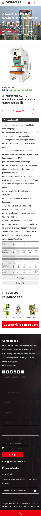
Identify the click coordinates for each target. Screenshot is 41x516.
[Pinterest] (22, 372)
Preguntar (17, 111)
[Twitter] (11, 372)
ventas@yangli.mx (11, 362)
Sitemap (19, 506)
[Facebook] (3, 372)
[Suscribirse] (35, 491)
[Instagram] (18, 372)
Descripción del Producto (14, 120)
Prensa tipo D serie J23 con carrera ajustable (28, 317)
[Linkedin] (7, 372)
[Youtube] (15, 372)
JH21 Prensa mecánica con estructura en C (13, 317)
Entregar (12, 455)
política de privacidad (31, 506)
